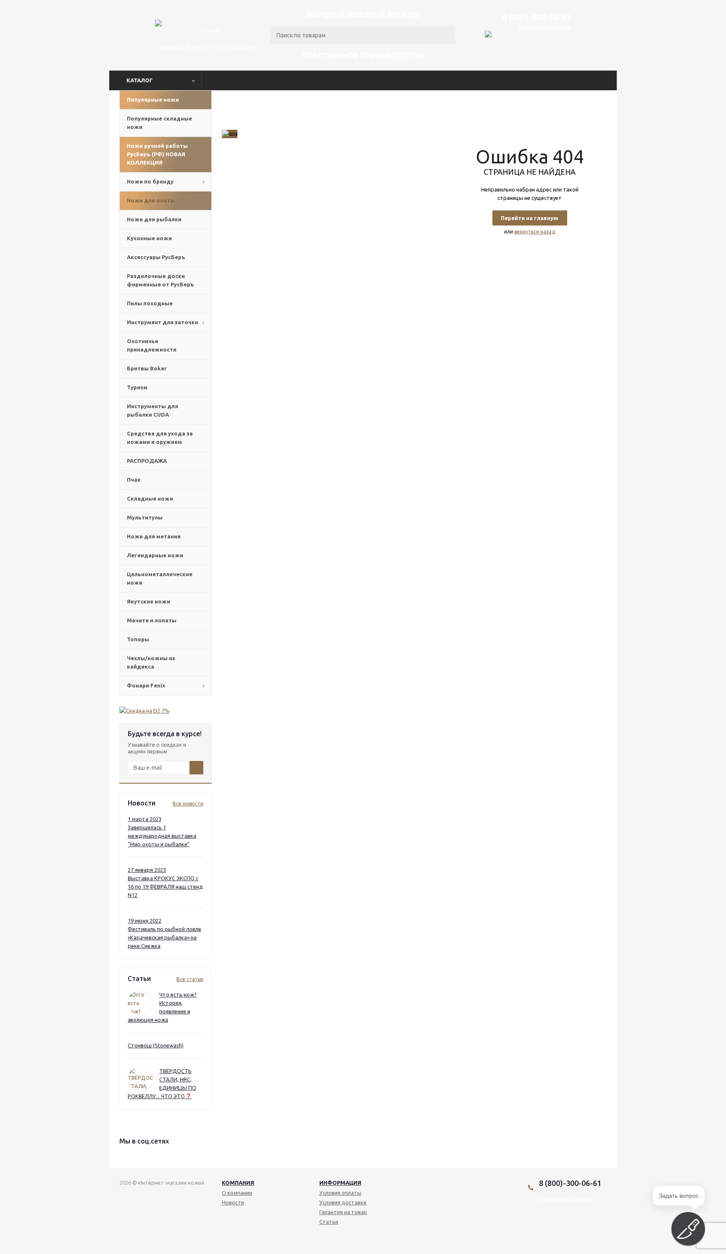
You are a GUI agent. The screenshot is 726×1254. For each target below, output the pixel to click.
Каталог (139, 80)
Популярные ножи (153, 99)
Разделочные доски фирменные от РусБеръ (160, 280)
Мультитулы (145, 517)
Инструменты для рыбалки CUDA (152, 410)
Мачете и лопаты (151, 620)
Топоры (138, 639)
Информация (340, 1183)
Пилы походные (150, 303)
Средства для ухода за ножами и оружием (160, 437)
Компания (238, 1183)
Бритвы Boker (147, 368)
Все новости (188, 803)
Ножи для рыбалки (154, 219)
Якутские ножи (148, 601)
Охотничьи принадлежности (151, 345)
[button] (688, 1229)
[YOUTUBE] (561, 1228)
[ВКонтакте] (548, 1228)
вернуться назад (534, 231)
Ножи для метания (154, 536)
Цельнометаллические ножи (159, 578)
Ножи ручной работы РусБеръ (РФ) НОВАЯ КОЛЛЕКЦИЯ (157, 154)
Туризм (137, 387)
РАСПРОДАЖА (147, 461)
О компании (237, 1193)
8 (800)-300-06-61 (536, 17)
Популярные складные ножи (159, 122)
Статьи (328, 1222)
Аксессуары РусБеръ (156, 257)
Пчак (134, 480)
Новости (233, 1202)
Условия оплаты (340, 1193)
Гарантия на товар (343, 1212)
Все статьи (189, 979)
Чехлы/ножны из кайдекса (151, 662)
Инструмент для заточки (162, 322)
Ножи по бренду (150, 181)
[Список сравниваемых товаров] (564, 55)
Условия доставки (342, 1202)
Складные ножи (150, 498)
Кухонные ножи (149, 238)
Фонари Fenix (146, 685)
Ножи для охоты (151, 200)
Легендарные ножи (155, 555)
